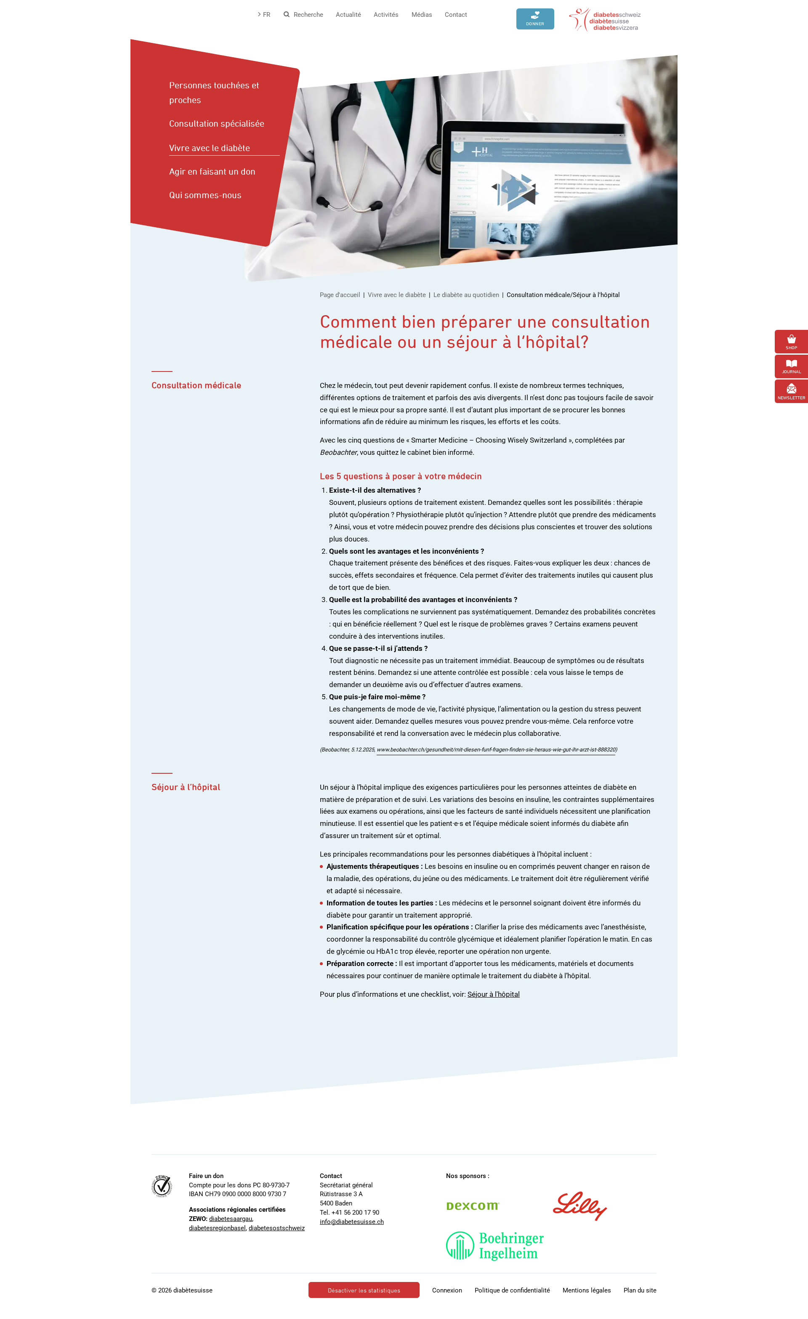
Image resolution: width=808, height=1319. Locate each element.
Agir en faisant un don (212, 171)
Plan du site (640, 1290)
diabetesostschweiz (277, 1228)
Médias (422, 15)
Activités (386, 15)
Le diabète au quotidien (466, 295)
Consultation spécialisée (216, 123)
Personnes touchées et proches (214, 92)
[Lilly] (588, 1206)
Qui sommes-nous (205, 195)
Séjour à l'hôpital (494, 994)
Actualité (348, 15)
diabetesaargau (230, 1219)
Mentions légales (587, 1290)
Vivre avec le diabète (209, 148)
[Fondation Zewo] (162, 1186)
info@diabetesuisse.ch (352, 1222)
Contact (456, 15)
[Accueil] (605, 19)
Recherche (308, 15)
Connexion (447, 1290)
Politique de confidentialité (512, 1290)
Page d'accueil (340, 295)
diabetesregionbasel (217, 1228)
